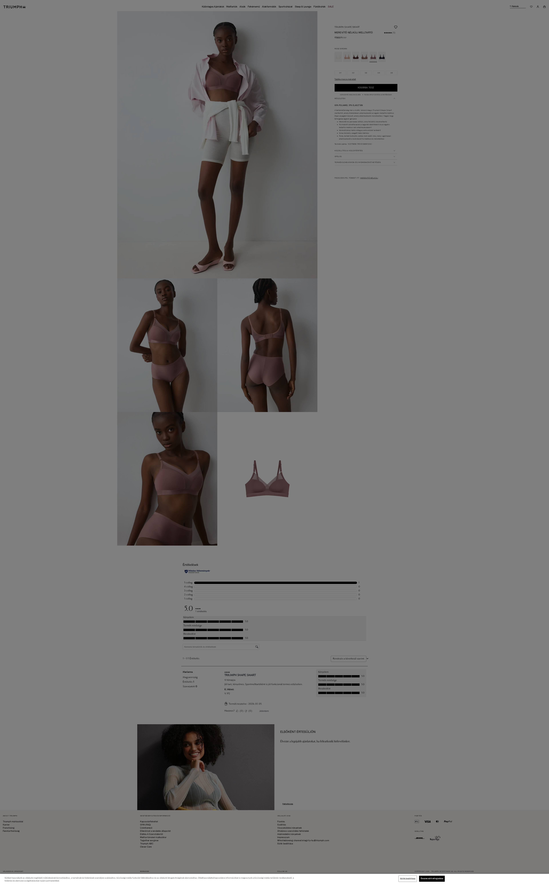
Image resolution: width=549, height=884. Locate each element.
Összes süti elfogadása (432, 879)
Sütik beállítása (407, 879)
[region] (274, 879)
